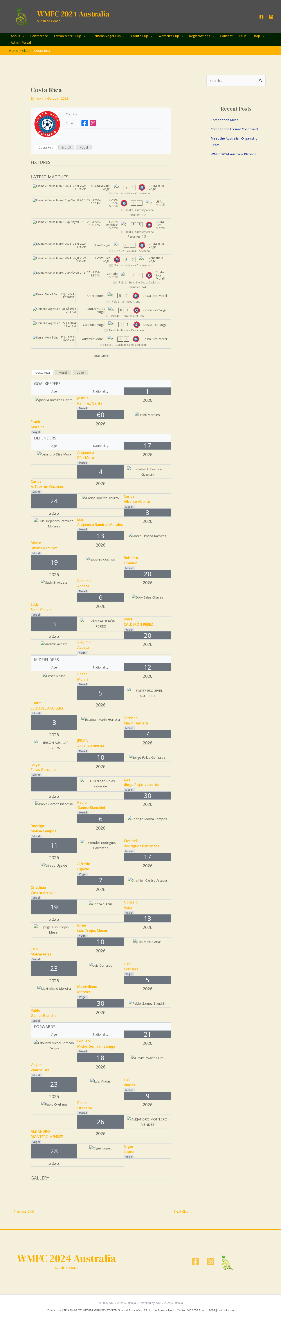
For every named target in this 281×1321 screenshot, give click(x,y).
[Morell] (66, 147)
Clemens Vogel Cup (106, 36)
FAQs (242, 36)
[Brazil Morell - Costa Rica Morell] (101, 298)
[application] (22, 36)
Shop (256, 36)
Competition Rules (224, 120)
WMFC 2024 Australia (73, 14)
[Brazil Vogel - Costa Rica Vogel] (101, 247)
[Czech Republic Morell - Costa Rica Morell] (101, 229)
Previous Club (21, 1211)
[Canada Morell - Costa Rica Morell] (101, 280)
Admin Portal (21, 42)
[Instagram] (271, 16)
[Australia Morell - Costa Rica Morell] (101, 341)
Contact (226, 36)
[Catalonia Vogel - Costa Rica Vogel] (101, 327)
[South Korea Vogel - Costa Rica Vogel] (101, 312)
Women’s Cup (169, 36)
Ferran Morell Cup (67, 36)
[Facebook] (261, 16)
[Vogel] (83, 147)
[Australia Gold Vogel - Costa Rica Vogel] (101, 189)
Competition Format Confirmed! (234, 129)
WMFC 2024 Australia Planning (233, 154)
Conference (39, 36)
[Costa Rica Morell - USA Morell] (101, 207)
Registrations (199, 36)
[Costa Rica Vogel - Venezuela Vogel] (101, 262)
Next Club (183, 1211)
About (15, 36)
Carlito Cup (139, 36)
